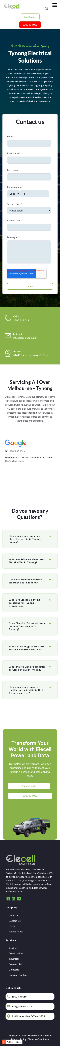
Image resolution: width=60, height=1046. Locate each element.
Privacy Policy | (19, 1039)
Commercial (15, 964)
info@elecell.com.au (24, 337)
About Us (14, 915)
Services (13, 947)
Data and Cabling (18, 974)
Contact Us (15, 920)
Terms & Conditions (38, 1039)
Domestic (14, 969)
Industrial (14, 958)
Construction (16, 953)
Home (12, 926)
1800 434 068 (21, 320)
